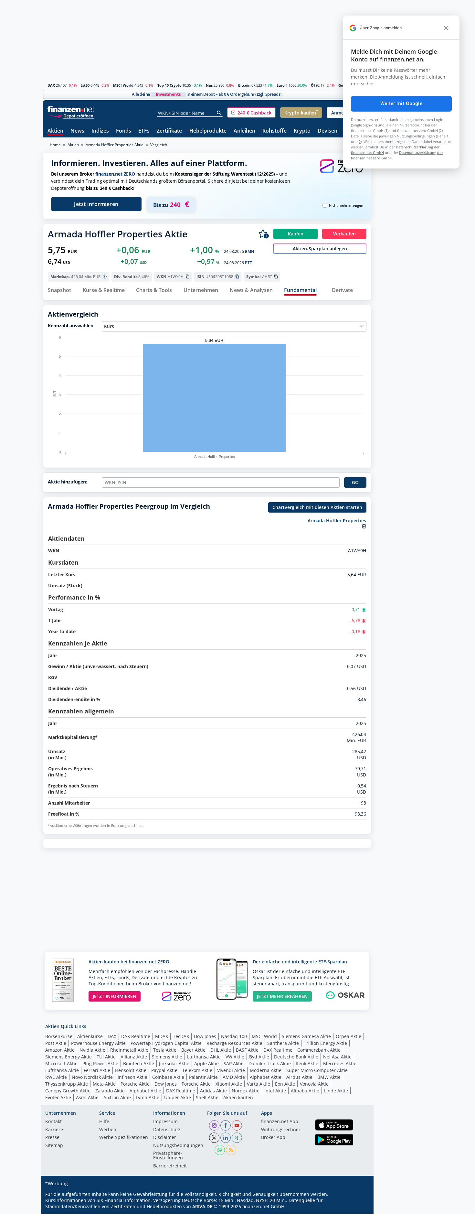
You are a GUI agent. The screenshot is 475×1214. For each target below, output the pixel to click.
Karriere (54, 1130)
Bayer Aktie (193, 1050)
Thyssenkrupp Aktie (66, 1084)
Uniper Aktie (177, 1097)
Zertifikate (169, 131)
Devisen (327, 131)
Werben (107, 1130)
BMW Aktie (329, 1077)
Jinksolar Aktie (174, 1063)
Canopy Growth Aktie (67, 1091)
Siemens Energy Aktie (68, 1057)
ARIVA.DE (202, 1206)
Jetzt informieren (96, 204)
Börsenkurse (58, 1036)
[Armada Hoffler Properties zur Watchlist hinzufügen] (264, 234)
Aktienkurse (90, 1036)
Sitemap (54, 1145)
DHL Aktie (220, 1050)
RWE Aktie (56, 1077)
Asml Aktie (87, 1097)
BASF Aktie (247, 1050)
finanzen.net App (279, 1121)
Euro (281, 85)
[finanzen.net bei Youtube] (237, 1125)
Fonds (123, 131)
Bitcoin (244, 85)
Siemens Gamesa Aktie (306, 1036)
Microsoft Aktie (61, 1063)
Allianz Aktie (134, 1057)
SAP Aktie (234, 1063)
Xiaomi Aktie (229, 1084)
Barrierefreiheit (170, 1166)
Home (55, 144)
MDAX (161, 1036)
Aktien (55, 131)
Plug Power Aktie (100, 1063)
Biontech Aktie (138, 1063)
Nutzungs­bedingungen (178, 1145)
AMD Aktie (234, 1077)
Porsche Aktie (135, 1084)
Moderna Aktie (265, 1070)
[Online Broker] (71, 115)
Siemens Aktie (167, 1057)
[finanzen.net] (71, 109)
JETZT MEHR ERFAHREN (282, 996)
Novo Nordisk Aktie (92, 1077)
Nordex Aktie (245, 1091)
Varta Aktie (258, 1084)
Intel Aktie (275, 1091)
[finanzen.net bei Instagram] (214, 1125)
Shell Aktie (207, 1097)
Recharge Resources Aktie (234, 1043)
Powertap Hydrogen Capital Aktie (166, 1043)
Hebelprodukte (208, 131)
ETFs (144, 131)
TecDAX (181, 1036)
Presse (52, 1137)
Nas (209, 85)
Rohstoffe (274, 131)
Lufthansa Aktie (204, 1057)
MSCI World (123, 85)
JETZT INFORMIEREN (114, 996)
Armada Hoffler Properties (337, 520)
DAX (51, 85)
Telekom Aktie (197, 1070)
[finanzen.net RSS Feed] (231, 1150)
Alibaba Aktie (305, 1091)
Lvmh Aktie (147, 1097)
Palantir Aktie (203, 1077)
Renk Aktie (307, 1063)
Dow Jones (205, 1036)
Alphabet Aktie (265, 1077)
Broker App (273, 1137)
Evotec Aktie (58, 1097)
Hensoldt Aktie (130, 1070)
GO (355, 482)
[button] (251, 112)
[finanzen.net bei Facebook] (225, 1125)
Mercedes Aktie (339, 1063)
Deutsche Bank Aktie (296, 1057)
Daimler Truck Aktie (269, 1063)
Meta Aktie (104, 1084)
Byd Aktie (259, 1057)
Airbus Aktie (299, 1077)
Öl (313, 85)
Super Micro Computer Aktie (317, 1070)
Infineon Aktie (132, 1077)
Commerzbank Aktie (319, 1050)
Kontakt (53, 1121)
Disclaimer (164, 1137)
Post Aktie (55, 1043)
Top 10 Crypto (169, 85)
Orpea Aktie (348, 1036)
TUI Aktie (106, 1057)
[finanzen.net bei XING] (237, 1138)
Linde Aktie (336, 1091)
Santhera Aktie (283, 1043)
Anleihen (244, 131)
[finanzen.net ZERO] (341, 172)
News (77, 131)
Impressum (165, 1121)
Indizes (100, 131)
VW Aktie (235, 1057)
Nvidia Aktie (92, 1050)
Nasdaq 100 (234, 1036)
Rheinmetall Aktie (129, 1050)
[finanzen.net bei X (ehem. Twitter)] (214, 1138)
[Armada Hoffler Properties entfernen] (364, 526)
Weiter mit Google (401, 103)
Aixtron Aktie (117, 1097)
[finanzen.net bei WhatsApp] (220, 1150)
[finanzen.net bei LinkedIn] (225, 1138)
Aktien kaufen (238, 1097)
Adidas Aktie (213, 1091)
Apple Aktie (206, 1063)
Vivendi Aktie (231, 1070)
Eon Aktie (285, 1084)
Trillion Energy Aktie (325, 1043)
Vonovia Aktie (314, 1084)
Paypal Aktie (164, 1070)
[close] (446, 28)
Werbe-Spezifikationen (123, 1137)
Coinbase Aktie (168, 1077)
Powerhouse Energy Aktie (98, 1043)
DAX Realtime (135, 1036)
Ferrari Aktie (97, 1070)
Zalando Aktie (110, 1091)
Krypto (302, 131)
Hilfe (104, 1121)
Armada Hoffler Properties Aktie (114, 144)
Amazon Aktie (60, 1050)
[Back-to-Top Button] (358, 1206)
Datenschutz (166, 1130)
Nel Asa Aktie (337, 1057)
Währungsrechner (281, 1130)
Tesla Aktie (164, 1050)
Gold (342, 85)
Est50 (85, 85)
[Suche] (219, 113)
